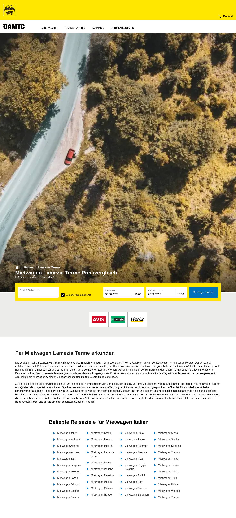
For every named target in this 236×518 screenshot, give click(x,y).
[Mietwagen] (17, 267)
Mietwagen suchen (203, 292)
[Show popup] (58, 294)
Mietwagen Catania (68, 497)
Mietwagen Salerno (135, 488)
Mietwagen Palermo (135, 446)
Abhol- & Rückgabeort (29, 290)
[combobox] (38, 294)
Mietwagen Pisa (133, 458)
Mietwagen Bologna (68, 471)
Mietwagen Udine (168, 484)
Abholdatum (110, 290)
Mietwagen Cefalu (101, 433)
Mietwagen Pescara (135, 452)
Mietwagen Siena (168, 433)
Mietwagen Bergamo (69, 465)
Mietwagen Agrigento (69, 439)
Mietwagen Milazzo (102, 488)
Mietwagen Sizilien (169, 439)
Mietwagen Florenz (102, 439)
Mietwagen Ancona (68, 452)
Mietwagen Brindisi (68, 484)
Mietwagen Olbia (134, 433)
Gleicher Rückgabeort (78, 295)
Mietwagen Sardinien (136, 494)
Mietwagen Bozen (67, 478)
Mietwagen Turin (167, 478)
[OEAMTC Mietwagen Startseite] (9, 10)
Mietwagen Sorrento (169, 446)
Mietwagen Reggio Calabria (135, 467)
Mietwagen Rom (133, 481)
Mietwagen (49, 27)
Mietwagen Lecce (101, 462)
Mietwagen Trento (168, 458)
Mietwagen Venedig (169, 490)
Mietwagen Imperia (102, 446)
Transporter (75, 27)
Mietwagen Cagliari (68, 490)
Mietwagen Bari (66, 458)
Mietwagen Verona (168, 497)
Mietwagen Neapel (101, 494)
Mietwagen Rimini (134, 475)
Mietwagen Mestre (101, 481)
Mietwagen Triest (167, 471)
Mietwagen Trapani (169, 452)
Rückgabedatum (155, 290)
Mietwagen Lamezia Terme (102, 454)
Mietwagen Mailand (102, 469)
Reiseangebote (122, 27)
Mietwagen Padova (135, 439)
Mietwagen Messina (102, 475)
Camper (98, 27)
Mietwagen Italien (67, 433)
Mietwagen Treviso (168, 465)
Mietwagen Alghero (68, 446)
